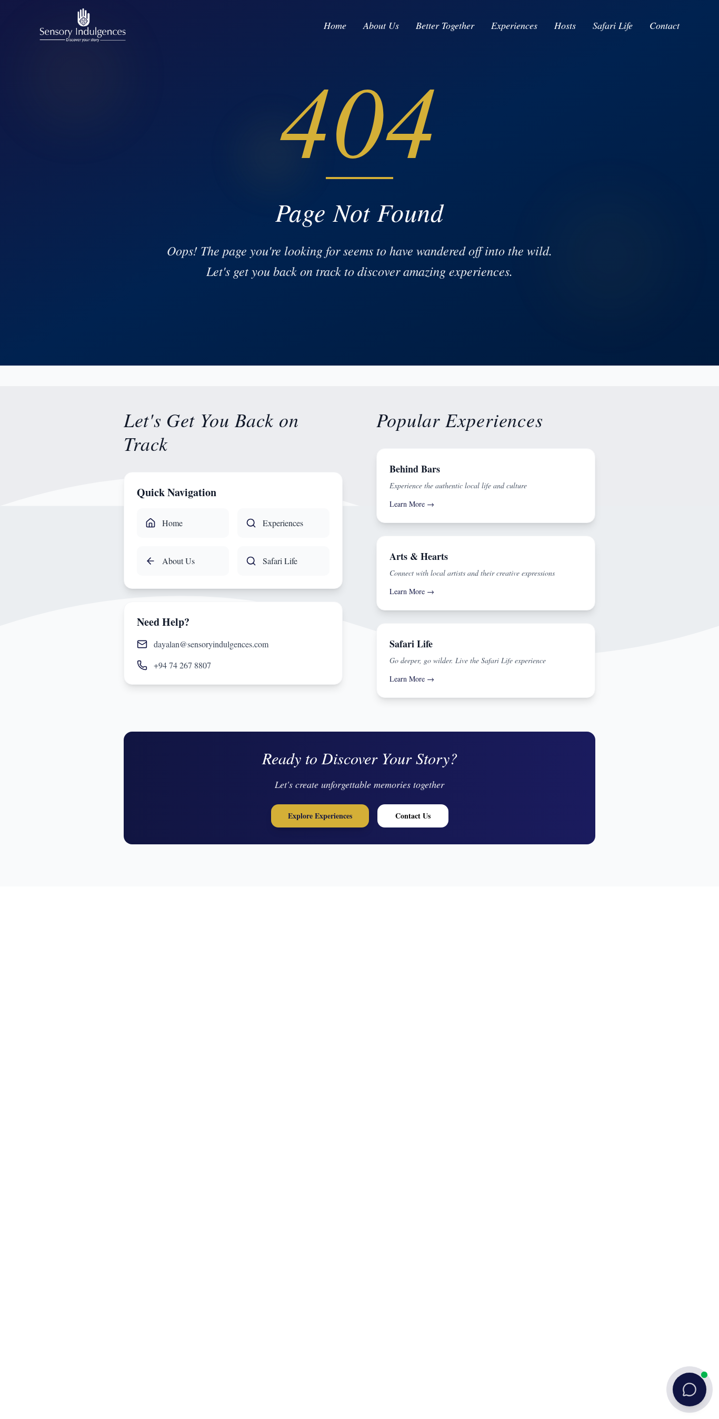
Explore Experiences (320, 815)
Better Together (445, 25)
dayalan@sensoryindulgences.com (211, 643)
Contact (665, 25)
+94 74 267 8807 (182, 665)
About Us (381, 25)
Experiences (514, 25)
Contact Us (413, 815)
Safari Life (613, 25)
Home (335, 25)
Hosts (565, 25)
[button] (689, 1389)
